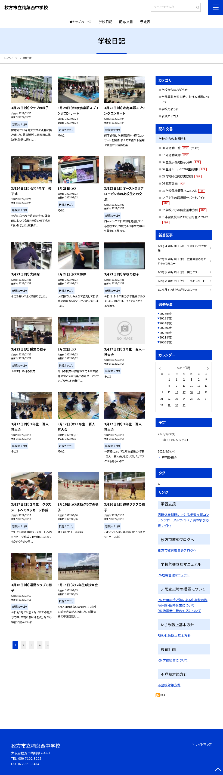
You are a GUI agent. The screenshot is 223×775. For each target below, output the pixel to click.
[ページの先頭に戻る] (218, 770)
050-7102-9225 (29, 758)
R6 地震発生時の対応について (179, 610)
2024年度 (166, 323)
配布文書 (126, 21)
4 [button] (40, 645)
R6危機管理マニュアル (174, 575)
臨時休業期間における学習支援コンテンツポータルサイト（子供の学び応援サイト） (183, 520)
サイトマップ (203, 744)
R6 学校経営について (173, 660)
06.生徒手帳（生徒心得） (180, 162)
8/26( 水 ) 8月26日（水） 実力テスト (179, 272)
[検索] (196, 8)
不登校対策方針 (169, 684)
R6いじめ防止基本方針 (174, 635)
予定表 (145, 21)
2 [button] (23, 645)
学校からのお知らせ (175, 89)
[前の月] (159, 368)
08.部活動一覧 (180, 148)
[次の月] (208, 368)
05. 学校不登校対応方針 (181, 176)
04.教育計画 (173, 183)
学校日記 (105, 21)
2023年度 (166, 328)
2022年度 (166, 333)
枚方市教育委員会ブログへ (177, 550)
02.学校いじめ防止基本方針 (183, 210)
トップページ (82, 21)
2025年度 (166, 318)
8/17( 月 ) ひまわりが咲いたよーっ (177, 289)
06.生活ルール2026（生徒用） (183, 169)
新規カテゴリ (170, 116)
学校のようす (170, 109)
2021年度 (166, 337)
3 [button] (31, 645)
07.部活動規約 (175, 155)
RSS (162, 695)
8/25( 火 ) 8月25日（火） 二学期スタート (181, 281)
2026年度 (166, 314)
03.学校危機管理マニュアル (183, 190)
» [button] (48, 645)
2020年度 (166, 342)
